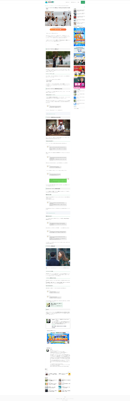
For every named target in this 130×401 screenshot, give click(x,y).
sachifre (69, 10)
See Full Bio (53, 324)
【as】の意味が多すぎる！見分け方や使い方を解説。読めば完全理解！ (81, 16)
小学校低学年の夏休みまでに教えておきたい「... (81, 101)
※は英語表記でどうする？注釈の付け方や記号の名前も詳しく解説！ (81, 23)
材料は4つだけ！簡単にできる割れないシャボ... (81, 98)
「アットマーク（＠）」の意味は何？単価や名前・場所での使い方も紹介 (81, 13)
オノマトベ (47, 370)
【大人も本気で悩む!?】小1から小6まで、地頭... (80, 92)
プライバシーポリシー (72, 398)
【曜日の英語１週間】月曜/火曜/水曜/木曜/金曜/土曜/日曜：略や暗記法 (81, 10)
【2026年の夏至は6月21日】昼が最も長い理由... (81, 104)
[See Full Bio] (55, 324)
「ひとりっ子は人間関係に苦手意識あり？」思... (80, 95)
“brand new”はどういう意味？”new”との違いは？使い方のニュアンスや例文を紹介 (81, 20)
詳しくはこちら (57, 29)
